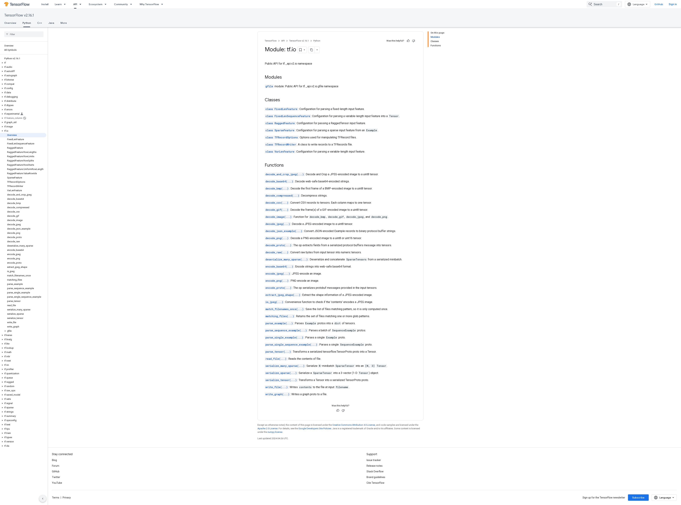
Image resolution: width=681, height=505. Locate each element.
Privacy (67, 497)
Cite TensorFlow (375, 482)
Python (27, 22)
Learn (58, 4)
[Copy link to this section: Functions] (287, 165)
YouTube (57, 482)
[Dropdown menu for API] (81, 4)
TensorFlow (271, 40)
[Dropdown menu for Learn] (66, 4)
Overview (10, 22)
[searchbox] (23, 34)
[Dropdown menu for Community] (132, 4)
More (63, 22)
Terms (55, 497)
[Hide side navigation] (42, 498)
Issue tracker (374, 460)
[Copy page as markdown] (311, 50)
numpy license (275, 432)
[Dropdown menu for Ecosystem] (106, 4)
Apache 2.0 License (268, 428)
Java (51, 22)
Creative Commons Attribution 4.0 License (353, 425)
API (75, 4)
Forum (55, 465)
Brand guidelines (376, 477)
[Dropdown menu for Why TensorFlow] (163, 4)
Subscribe (638, 497)
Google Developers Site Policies (314, 428)
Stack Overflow (375, 471)
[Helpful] (408, 40)
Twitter (56, 477)
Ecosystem (95, 4)
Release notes (375, 465)
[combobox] (604, 4)
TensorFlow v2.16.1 (19, 15)
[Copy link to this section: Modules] (285, 77)
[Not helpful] (413, 40)
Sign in (673, 4)
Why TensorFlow (149, 4)
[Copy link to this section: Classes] (283, 100)
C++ (39, 22)
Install (44, 4)
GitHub (658, 4)
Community (121, 4)
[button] (23, 63)
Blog (54, 460)
